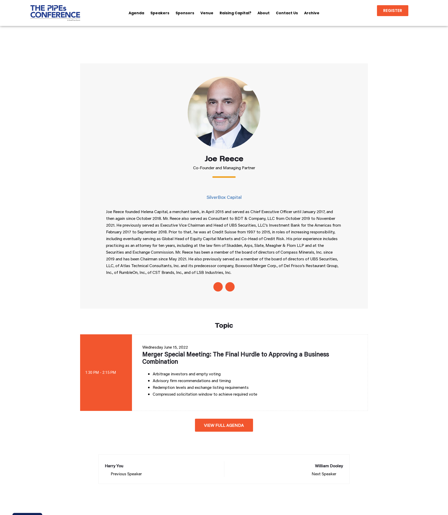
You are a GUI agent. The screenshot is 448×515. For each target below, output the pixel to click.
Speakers (159, 13)
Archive (311, 13)
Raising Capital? (235, 13)
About (263, 13)
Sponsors (185, 13)
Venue (206, 13)
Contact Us (287, 13)
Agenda (136, 13)
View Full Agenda (224, 425)
